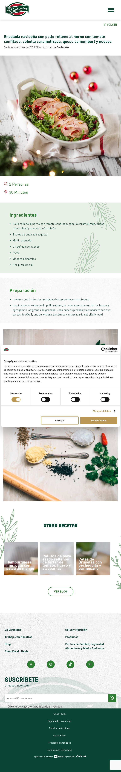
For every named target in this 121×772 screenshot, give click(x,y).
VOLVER (111, 24)
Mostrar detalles (102, 411)
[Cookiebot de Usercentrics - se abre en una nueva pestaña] (103, 349)
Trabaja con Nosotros (18, 636)
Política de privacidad (59, 721)
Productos (71, 636)
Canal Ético (59, 735)
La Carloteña (13, 629)
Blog (8, 644)
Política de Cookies (59, 728)
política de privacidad (48, 706)
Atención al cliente (17, 651)
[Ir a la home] (17, 9)
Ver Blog (60, 591)
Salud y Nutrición (76, 629)
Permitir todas (98, 420)
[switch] (45, 399)
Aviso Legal (59, 713)
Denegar (60, 420)
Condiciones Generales (59, 749)
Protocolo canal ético (59, 742)
